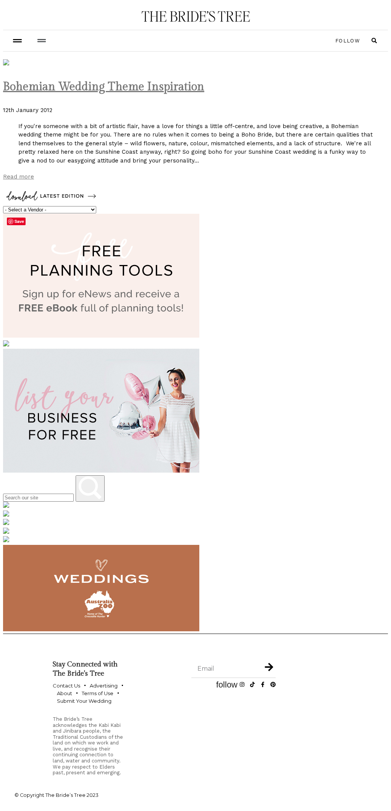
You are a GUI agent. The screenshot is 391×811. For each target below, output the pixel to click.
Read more (18, 176)
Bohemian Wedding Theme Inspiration (103, 87)
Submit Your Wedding (84, 701)
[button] (41, 40)
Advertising (104, 686)
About (64, 693)
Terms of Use (97, 693)
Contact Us (66, 686)
